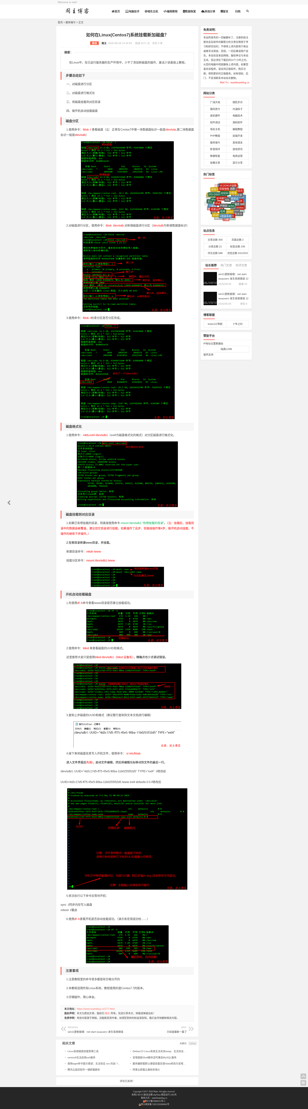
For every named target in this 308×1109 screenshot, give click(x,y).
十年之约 (238, 323)
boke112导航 (215, 323)
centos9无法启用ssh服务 (81, 1057)
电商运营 (238, 155)
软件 (231, 215)
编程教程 (172, 11)
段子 (237, 210)
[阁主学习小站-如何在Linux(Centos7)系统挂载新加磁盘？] (77, 13)
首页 (117, 11)
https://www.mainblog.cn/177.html (96, 1008)
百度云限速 (217, 197)
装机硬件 (215, 115)
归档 (237, 11)
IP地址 (223, 191)
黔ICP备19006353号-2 (155, 1101)
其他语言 (238, 142)
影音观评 (215, 149)
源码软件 (238, 122)
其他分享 (210, 11)
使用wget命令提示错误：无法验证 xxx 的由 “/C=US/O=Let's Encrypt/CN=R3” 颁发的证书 (117, 1063)
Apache (229, 192)
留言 (225, 11)
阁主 (104, 43)
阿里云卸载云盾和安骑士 (146, 1069)
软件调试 (215, 122)
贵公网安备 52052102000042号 (155, 1104)
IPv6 (217, 191)
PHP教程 (215, 135)
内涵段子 (238, 109)
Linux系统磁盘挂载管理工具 (83, 1051)
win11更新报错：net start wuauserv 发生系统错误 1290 (99, 1029)
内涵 (226, 210)
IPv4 (213, 191)
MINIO (229, 198)
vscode (211, 208)
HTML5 (228, 218)
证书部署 (221, 187)
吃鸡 (222, 197)
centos (240, 198)
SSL (227, 187)
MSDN (224, 184)
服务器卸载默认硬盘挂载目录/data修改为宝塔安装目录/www (166, 1063)
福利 (232, 210)
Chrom (235, 198)
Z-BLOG (140, 1094)
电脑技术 (134, 11)
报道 (214, 214)
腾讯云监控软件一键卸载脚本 (84, 1069)
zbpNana (157, 1094)
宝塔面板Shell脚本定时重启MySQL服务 (154, 1057)
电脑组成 (236, 215)
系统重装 (220, 209)
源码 (210, 202)
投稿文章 (215, 162)
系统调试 (233, 188)
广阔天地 (215, 102)
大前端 (222, 218)
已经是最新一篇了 (177, 1031)
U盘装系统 (225, 204)
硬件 (219, 214)
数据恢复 (190, 11)
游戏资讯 (238, 149)
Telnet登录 (231, 185)
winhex (225, 215)
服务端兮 (71, 22)
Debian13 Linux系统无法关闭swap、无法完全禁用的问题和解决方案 (171, 1051)
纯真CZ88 (226, 349)
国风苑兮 (215, 109)
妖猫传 (235, 192)
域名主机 (152, 11)
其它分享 (238, 162)
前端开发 (238, 135)
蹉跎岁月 (238, 102)
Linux (193, 1043)
